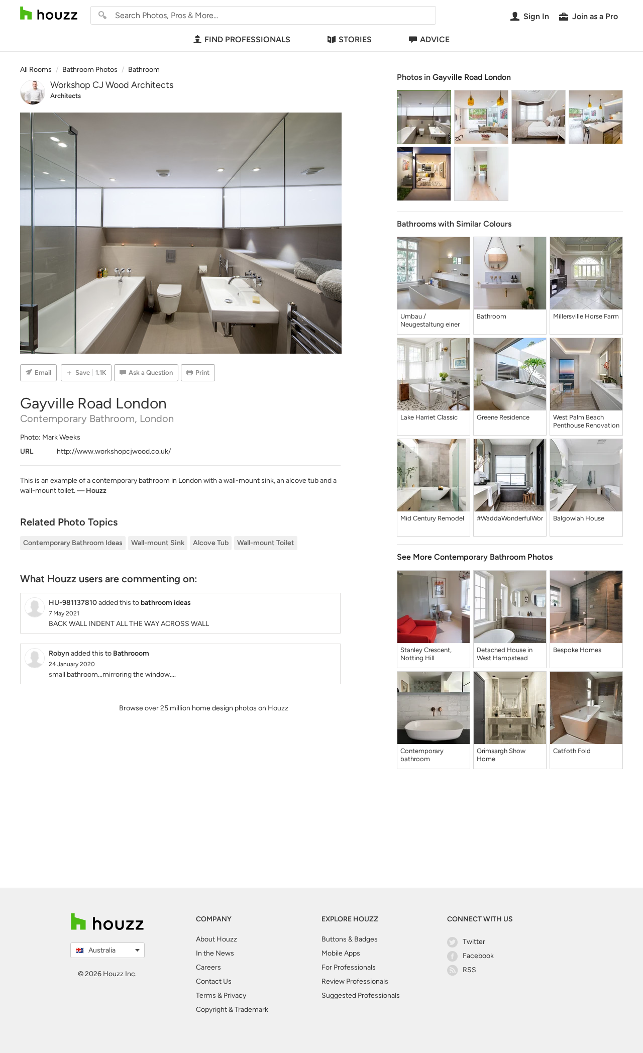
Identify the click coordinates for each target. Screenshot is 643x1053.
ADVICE (435, 39)
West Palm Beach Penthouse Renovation (586, 421)
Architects (65, 95)
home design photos (224, 708)
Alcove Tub (211, 543)
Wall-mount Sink (157, 543)
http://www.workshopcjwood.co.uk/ (114, 451)
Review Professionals (355, 981)
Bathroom (491, 316)
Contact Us (214, 981)
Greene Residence (503, 417)
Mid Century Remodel (432, 518)
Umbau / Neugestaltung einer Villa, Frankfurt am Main (430, 320)
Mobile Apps (341, 953)
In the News (215, 953)
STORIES (355, 39)
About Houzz (216, 939)
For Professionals (349, 967)
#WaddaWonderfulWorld (510, 518)
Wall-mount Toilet (265, 543)
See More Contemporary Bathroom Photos (475, 557)
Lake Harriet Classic (429, 417)
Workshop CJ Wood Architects (111, 84)
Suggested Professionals (361, 995)
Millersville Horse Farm (586, 316)
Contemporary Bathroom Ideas (73, 543)
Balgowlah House (578, 518)
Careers (208, 967)
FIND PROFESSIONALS (247, 39)
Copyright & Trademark (232, 1009)
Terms (206, 995)
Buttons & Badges (350, 939)
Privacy (235, 995)
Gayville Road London (472, 77)
